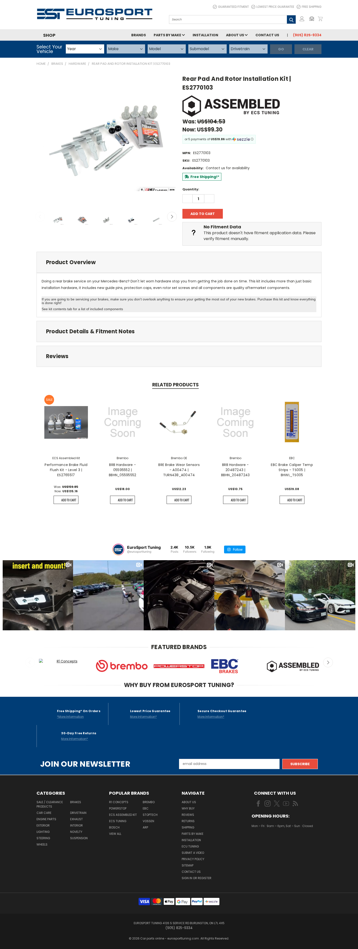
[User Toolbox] (302, 18)
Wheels (42, 844)
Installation (205, 35)
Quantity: (190, 189)
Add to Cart (68, 500)
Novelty (76, 832)
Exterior (43, 825)
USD (268, 840)
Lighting (43, 832)
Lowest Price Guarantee (275, 7)
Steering (43, 838)
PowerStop (117, 808)
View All (115, 834)
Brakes (75, 802)
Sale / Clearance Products (50, 804)
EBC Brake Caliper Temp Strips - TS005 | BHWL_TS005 (292, 469)
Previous (40, 217)
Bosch (114, 827)
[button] (313, 18)
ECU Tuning (190, 846)
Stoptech (150, 815)
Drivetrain (78, 813)
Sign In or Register (196, 878)
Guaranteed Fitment (233, 7)
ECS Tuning (117, 821)
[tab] (179, 262)
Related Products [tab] (175, 384)
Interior (76, 825)
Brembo (149, 802)
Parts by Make (168, 35)
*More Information (70, 717)
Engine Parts (46, 819)
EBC (146, 808)
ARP (145, 827)
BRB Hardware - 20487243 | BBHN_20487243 (235, 469)
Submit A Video (193, 853)
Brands (138, 35)
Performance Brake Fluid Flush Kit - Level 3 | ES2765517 (66, 469)
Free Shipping (311, 7)
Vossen (148, 821)
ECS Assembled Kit (123, 815)
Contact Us (267, 35)
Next (172, 217)
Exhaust (76, 819)
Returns (188, 821)
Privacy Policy (193, 859)
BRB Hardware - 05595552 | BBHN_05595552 (122, 469)
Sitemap (187, 865)
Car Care (44, 813)
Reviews (188, 815)
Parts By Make (192, 834)
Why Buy (188, 808)
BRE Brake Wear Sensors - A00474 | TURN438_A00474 (179, 469)
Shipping (188, 827)
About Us (235, 35)
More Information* (143, 717)
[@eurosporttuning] (118, 549)
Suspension (79, 838)
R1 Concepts (118, 802)
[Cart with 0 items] (320, 18)
